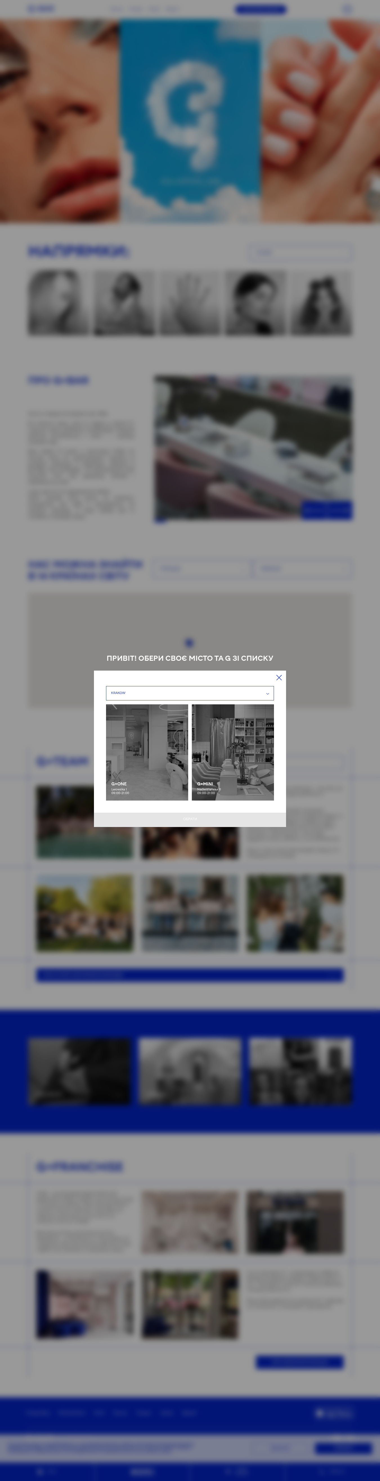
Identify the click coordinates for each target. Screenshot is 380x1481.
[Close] (279, 678)
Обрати (190, 819)
